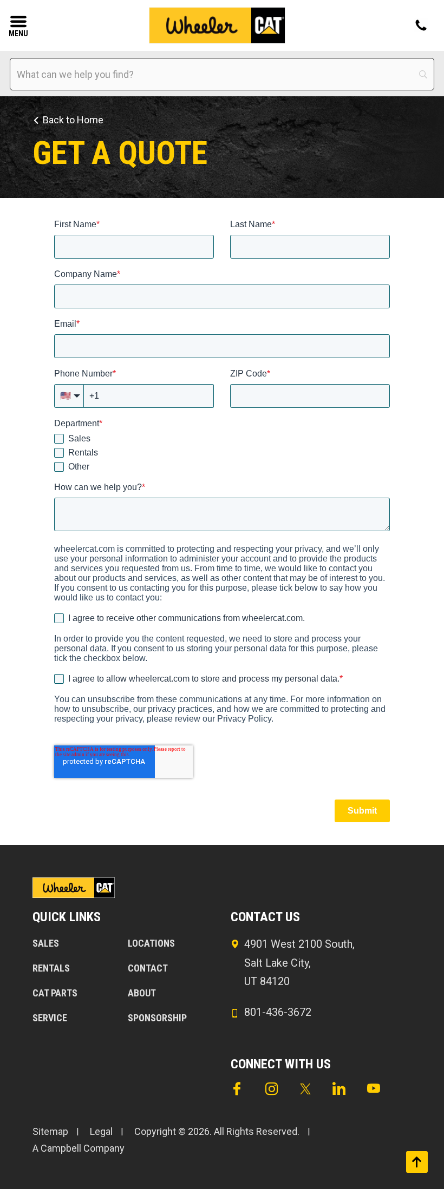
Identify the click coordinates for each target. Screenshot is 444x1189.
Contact (148, 968)
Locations (151, 943)
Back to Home (73, 119)
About (142, 993)
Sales (45, 943)
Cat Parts (54, 993)
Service (49, 1017)
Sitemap (50, 1131)
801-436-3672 (277, 1012)
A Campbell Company (78, 1148)
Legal (101, 1131)
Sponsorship (157, 1017)
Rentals (51, 968)
